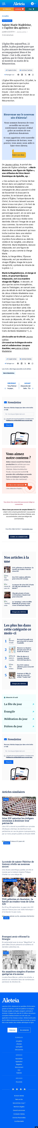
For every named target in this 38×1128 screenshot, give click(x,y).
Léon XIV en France (10, 880)
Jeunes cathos (21, 32)
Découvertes (19, 1050)
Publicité (19, 1073)
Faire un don (18, 155)
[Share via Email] (29, 74)
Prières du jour (13, 726)
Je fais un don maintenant (15, 485)
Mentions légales (19, 1107)
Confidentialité (19, 1121)
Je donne (18, 9)
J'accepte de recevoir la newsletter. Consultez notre (20, 419)
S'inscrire (9, 425)
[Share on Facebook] (18, 74)
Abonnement (19, 1067)
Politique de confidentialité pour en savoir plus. (19, 420)
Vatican (6, 918)
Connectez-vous (27, 529)
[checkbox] (4, 419)
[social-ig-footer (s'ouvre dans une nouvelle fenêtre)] (25, 1089)
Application (19, 1061)
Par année (19, 1082)
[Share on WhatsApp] (33, 74)
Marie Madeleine (8, 373)
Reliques (6, 843)
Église (6, 799)
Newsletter (19, 1059)
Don (19, 1070)
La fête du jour (13, 704)
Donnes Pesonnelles (19, 1118)
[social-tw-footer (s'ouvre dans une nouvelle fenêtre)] (21, 1089)
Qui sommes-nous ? (19, 1103)
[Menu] (6, 4)
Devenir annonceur (19, 1110)
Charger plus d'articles (19, 612)
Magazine (19, 1064)
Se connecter (24, 1030)
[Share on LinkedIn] (22, 74)
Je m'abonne (7, 9)
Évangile (9, 711)
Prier (30, 9)
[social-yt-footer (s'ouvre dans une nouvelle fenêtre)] (13, 1089)
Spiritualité (19, 1047)
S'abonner (12, 1030)
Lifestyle (19, 1044)
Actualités (5, 16)
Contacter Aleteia (19, 1114)
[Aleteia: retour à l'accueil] (19, 4)
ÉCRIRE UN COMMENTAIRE (19, 537)
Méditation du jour (15, 719)
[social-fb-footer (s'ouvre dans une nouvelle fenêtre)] (17, 1089)
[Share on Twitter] (25, 74)
